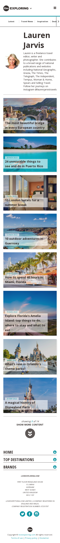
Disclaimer (44, 538)
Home (8, 452)
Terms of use (17, 538)
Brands (9, 467)
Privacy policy (31, 538)
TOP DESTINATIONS (18, 459)
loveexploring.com (26, 534)
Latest (11, 21)
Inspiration (42, 21)
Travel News (27, 21)
